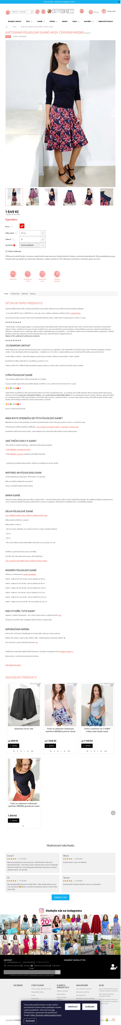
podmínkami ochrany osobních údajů (42, 975)
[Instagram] (42, 277)
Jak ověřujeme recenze (83, 989)
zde (53, 1010)
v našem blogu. (75, 313)
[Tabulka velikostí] (56, 277)
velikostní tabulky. (29, 574)
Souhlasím (89, 1006)
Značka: (19, 36)
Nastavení (30, 1021)
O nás (33, 995)
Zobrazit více (60, 897)
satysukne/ (27, 965)
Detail (14, 746)
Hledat (32, 11)
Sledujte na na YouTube (41, 965)
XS (14, 751)
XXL (32, 751)
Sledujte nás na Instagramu (64, 911)
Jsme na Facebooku (13, 965)
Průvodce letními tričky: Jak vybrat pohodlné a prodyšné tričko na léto (108, 1001)
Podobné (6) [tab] (15, 294)
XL (28, 751)
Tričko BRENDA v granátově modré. (17, 449)
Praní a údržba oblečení (61, 998)
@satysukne (56, 965)
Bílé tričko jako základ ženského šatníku (106, 995)
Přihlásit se (57, 972)
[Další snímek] (114, 114)
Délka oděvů (61, 994)
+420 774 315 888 (28, 962)
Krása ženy (35, 998)
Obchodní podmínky (82, 992)
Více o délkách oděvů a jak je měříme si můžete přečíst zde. (26, 515)
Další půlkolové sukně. (13, 665)
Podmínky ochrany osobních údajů (85, 999)
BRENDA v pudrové (16, 454)
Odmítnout (72, 1006)
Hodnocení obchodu (60, 845)
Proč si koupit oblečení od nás (41, 989)
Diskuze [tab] (33, 294)
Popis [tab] (6, 294)
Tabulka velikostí (62, 991)
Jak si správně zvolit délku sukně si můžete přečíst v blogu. (26, 561)
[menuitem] (15, 21)
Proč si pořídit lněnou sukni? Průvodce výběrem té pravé (108, 990)
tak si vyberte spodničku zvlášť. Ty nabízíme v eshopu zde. (58, 427)
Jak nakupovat (81, 995)
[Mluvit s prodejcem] (12, 277)
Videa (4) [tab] (25, 294)
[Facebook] (27, 277)
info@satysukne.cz (66, 651)
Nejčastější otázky (37, 992)
